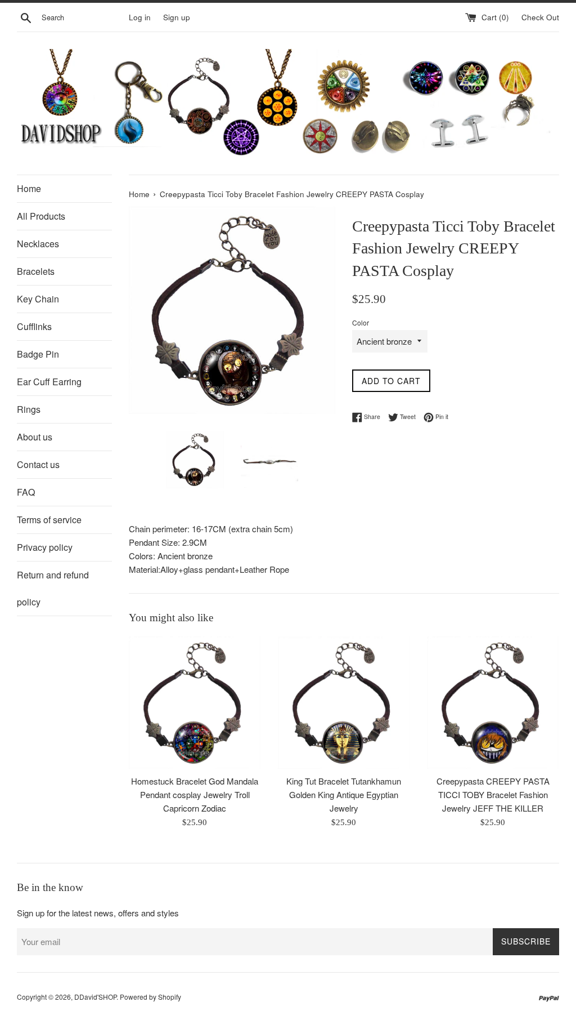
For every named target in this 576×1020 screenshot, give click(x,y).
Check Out (540, 17)
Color (360, 322)
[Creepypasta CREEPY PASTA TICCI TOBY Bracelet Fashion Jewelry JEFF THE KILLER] (493, 702)
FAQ (26, 491)
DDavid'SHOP (95, 996)
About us (34, 436)
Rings (28, 409)
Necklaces (38, 243)
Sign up (176, 17)
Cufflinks (34, 326)
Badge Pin (38, 354)
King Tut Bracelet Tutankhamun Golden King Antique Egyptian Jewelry (343, 794)
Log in (140, 17)
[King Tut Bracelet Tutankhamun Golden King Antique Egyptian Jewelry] (344, 702)
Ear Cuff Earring (49, 381)
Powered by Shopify (150, 996)
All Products (41, 216)
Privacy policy (45, 547)
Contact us (38, 464)
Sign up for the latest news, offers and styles (98, 913)
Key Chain (38, 298)
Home (29, 188)
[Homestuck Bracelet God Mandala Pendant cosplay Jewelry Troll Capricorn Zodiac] (195, 702)
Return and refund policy (53, 588)
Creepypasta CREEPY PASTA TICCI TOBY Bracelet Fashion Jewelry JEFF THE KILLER (493, 794)
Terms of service (49, 519)
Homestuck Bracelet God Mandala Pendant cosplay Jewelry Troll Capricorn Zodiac (194, 794)
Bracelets (36, 271)
